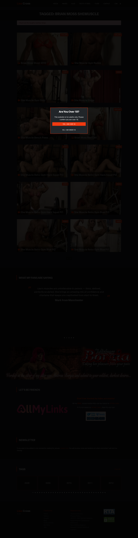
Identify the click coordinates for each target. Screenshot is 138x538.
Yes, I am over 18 (69, 124)
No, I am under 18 (69, 130)
